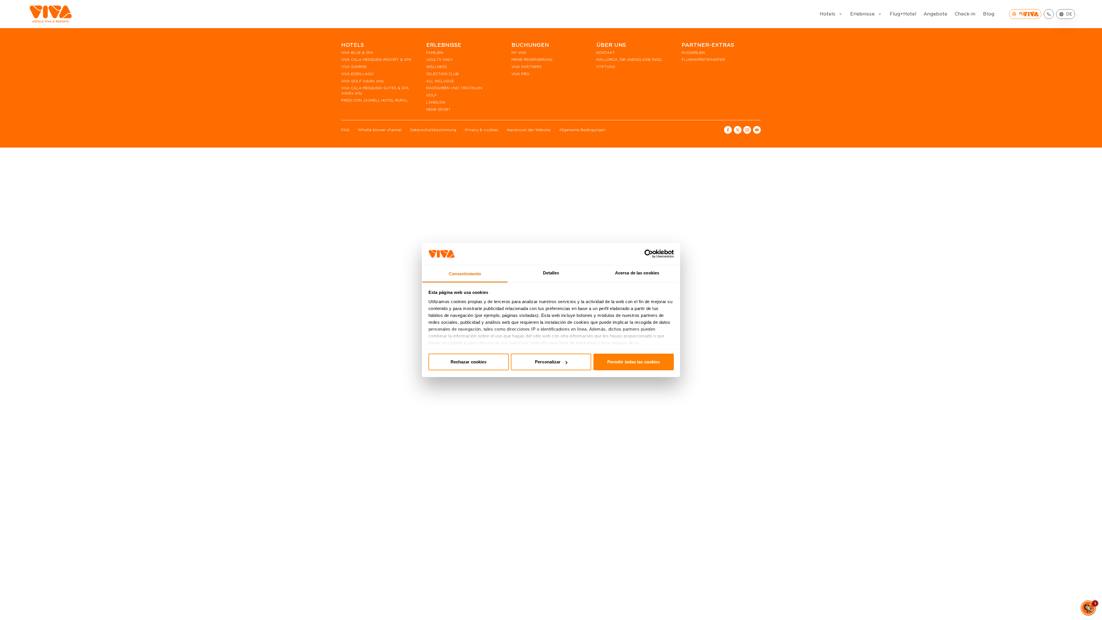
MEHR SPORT (438, 109)
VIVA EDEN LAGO (357, 74)
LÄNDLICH (435, 102)
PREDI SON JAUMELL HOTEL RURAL (374, 100)
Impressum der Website (528, 130)
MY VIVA (519, 53)
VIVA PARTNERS (526, 67)
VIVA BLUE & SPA (357, 53)
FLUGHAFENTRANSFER (703, 59)
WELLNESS (436, 67)
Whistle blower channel (379, 130)
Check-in (965, 14)
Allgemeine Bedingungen (582, 130)
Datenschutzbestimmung (433, 130)
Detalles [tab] (551, 272)
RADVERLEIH (693, 53)
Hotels (827, 14)
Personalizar (547, 361)
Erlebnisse (862, 14)
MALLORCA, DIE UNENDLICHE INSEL (629, 59)
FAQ (345, 130)
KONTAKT (605, 53)
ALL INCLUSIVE (440, 81)
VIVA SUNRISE (354, 67)
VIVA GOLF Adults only (362, 81)
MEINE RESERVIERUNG (531, 59)
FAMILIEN (434, 53)
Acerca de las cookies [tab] (637, 272)
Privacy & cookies (481, 130)
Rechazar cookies (469, 361)
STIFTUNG (605, 67)
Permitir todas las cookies (633, 361)
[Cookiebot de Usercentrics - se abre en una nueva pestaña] (649, 253)
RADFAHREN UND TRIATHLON (454, 88)
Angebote (935, 14)
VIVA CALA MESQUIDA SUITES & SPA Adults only (375, 90)
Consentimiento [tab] (465, 273)
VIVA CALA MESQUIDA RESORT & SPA (376, 59)
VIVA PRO (520, 74)
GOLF (431, 95)
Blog (988, 14)
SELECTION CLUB (442, 74)
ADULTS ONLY (439, 59)
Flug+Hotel (903, 14)
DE (1069, 14)
